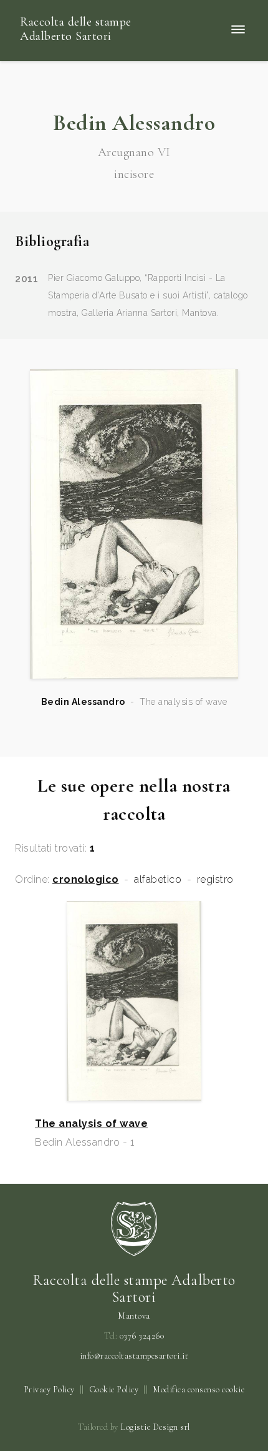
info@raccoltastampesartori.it (134, 1356)
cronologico (85, 879)
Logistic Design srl (155, 1427)
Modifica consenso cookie (198, 1389)
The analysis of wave (91, 1123)
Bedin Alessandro (83, 702)
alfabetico (157, 879)
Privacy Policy (49, 1389)
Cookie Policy (114, 1389)
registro (215, 879)
